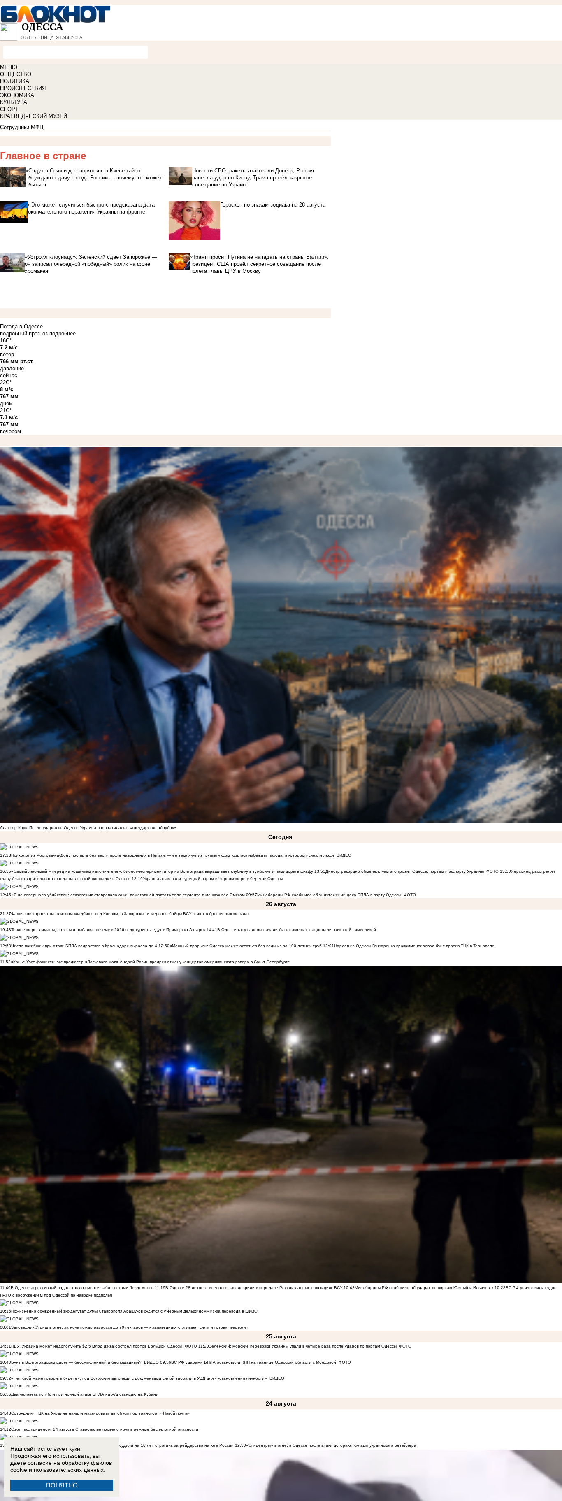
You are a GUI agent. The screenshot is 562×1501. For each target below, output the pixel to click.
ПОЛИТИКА (14, 81)
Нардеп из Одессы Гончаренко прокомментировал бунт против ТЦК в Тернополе (414, 945)
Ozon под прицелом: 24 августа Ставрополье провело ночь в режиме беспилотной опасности (104, 1429)
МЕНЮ (8, 67)
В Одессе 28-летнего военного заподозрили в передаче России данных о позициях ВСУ (253, 1287)
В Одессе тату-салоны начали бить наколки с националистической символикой (296, 929)
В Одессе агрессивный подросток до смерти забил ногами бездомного (82, 1287)
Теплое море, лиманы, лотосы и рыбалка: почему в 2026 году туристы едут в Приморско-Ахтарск (108, 929)
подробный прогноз (24, 333)
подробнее (62, 333)
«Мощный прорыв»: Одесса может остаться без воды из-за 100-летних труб (246, 945)
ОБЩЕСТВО (15, 74)
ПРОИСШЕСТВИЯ (23, 88)
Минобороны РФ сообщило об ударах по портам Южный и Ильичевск (424, 1287)
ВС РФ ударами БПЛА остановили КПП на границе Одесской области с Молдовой (253, 1362)
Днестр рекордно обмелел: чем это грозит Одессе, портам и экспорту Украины (404, 871)
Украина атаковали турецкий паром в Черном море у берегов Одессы (213, 878)
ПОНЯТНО (62, 1485)
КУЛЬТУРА (13, 102)
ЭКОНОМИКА (17, 95)
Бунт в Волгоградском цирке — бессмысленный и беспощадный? (76, 1362)
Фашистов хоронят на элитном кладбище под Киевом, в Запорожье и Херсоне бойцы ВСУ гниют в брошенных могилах (130, 913)
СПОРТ (9, 109)
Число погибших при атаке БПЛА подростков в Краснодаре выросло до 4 (84, 945)
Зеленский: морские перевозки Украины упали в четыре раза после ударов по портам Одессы (303, 1346)
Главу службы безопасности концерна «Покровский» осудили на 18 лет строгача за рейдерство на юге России (123, 1445)
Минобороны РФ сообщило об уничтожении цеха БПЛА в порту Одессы (329, 894)
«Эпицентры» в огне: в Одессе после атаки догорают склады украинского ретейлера (331, 1445)
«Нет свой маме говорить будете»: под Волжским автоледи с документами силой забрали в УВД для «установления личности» (139, 1378)
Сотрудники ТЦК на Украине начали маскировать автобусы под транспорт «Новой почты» (100, 1413)
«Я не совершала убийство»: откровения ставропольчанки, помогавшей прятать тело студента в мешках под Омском (128, 894)
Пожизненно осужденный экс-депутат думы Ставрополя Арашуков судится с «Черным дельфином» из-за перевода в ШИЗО (134, 1311)
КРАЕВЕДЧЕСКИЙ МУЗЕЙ (33, 116)
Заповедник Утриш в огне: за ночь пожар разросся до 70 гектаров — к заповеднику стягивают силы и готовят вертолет (130, 1327)
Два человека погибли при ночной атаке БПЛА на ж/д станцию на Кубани (84, 1394)
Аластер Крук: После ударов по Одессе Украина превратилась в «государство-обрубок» (88, 827)
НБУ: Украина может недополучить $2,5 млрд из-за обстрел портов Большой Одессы (96, 1346)
